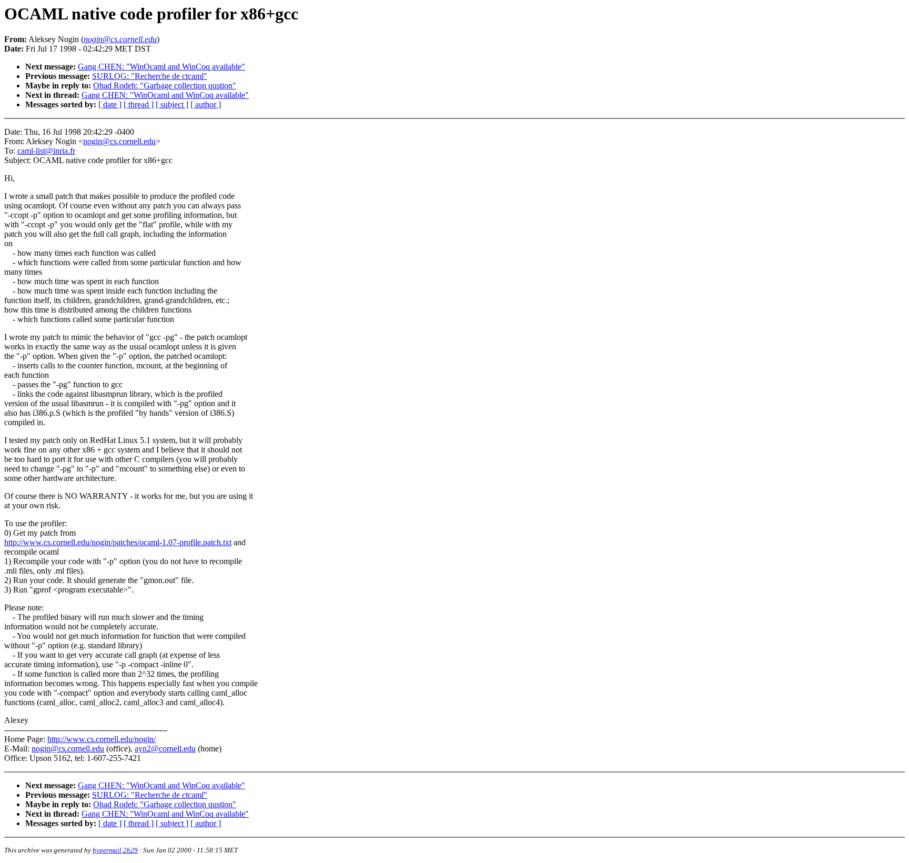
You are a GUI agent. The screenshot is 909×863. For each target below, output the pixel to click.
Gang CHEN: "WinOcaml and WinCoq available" (161, 66)
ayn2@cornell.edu (165, 748)
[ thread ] (139, 104)
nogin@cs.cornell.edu (119, 141)
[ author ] (205, 104)
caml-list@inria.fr (46, 150)
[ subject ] (172, 104)
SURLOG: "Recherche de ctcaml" (149, 76)
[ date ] (110, 104)
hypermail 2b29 (115, 850)
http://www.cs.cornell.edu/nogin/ (101, 739)
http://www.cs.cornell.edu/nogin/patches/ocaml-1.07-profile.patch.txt (117, 542)
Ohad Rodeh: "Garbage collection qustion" (164, 85)
